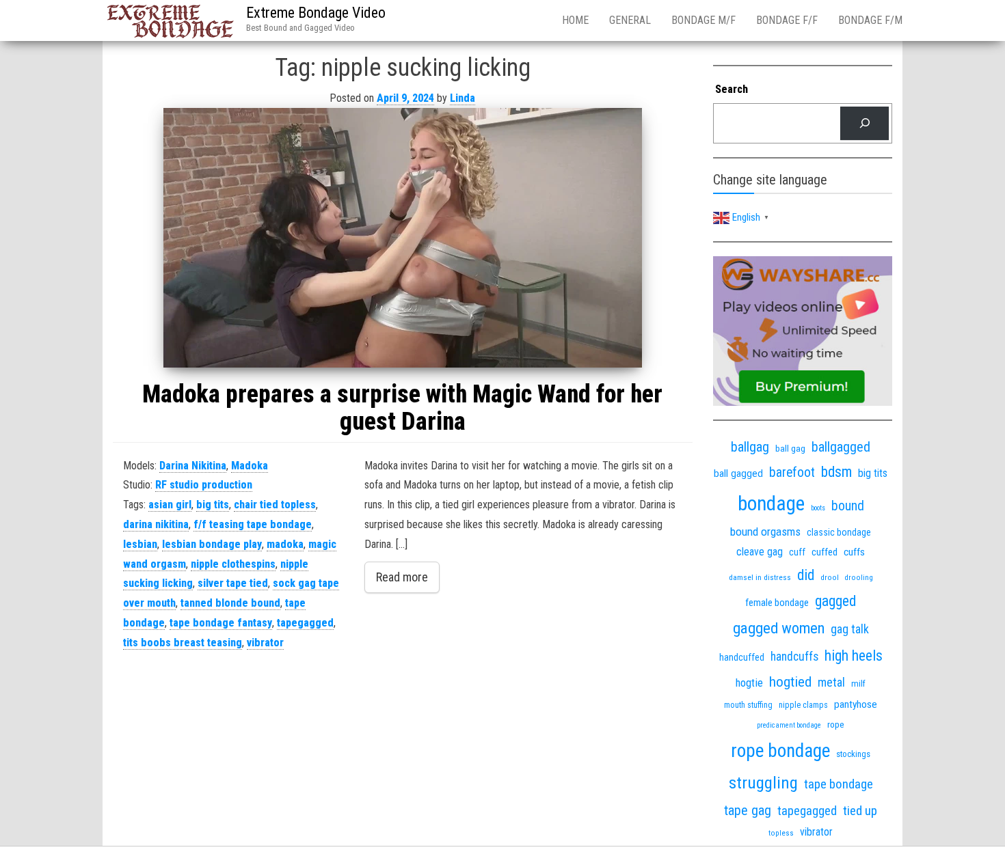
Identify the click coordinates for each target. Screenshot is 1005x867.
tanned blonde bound (230, 602)
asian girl (169, 504)
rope (835, 724)
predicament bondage (789, 725)
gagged (835, 600)
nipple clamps (803, 705)
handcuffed (741, 657)
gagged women (779, 628)
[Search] (864, 123)
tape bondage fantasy (221, 622)
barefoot (792, 472)
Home (575, 20)
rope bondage (780, 751)
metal (831, 682)
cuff (797, 552)
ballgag (750, 447)
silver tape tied (233, 583)
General (630, 20)
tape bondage (838, 784)
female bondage (777, 602)
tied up (860, 810)
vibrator (265, 642)
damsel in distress (760, 577)
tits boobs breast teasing (182, 642)
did (805, 574)
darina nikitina (156, 524)
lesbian (140, 544)
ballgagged (841, 447)
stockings (853, 754)
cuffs (854, 552)
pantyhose (855, 704)
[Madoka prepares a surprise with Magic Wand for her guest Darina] (403, 238)
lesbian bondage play (212, 544)
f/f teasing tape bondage (252, 524)
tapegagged (305, 622)
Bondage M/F (703, 20)
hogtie (749, 682)
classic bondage (839, 532)
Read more (402, 577)
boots (818, 508)
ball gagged (738, 473)
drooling (859, 577)
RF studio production (203, 484)
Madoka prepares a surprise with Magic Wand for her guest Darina (402, 408)
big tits (212, 504)
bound (847, 506)
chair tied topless (275, 504)
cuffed (825, 552)
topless (781, 833)
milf (858, 683)
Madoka (249, 465)
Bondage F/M (870, 20)
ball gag (790, 448)
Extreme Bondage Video (316, 12)
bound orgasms (765, 531)
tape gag (747, 810)
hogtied (790, 681)
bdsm (836, 471)
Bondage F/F (787, 20)
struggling (763, 783)
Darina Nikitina (192, 465)
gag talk (850, 629)
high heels (854, 655)
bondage (771, 503)
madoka (285, 544)
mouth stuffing (748, 705)
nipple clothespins (233, 564)
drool (829, 577)
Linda (462, 98)
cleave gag (759, 551)
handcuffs (794, 656)
